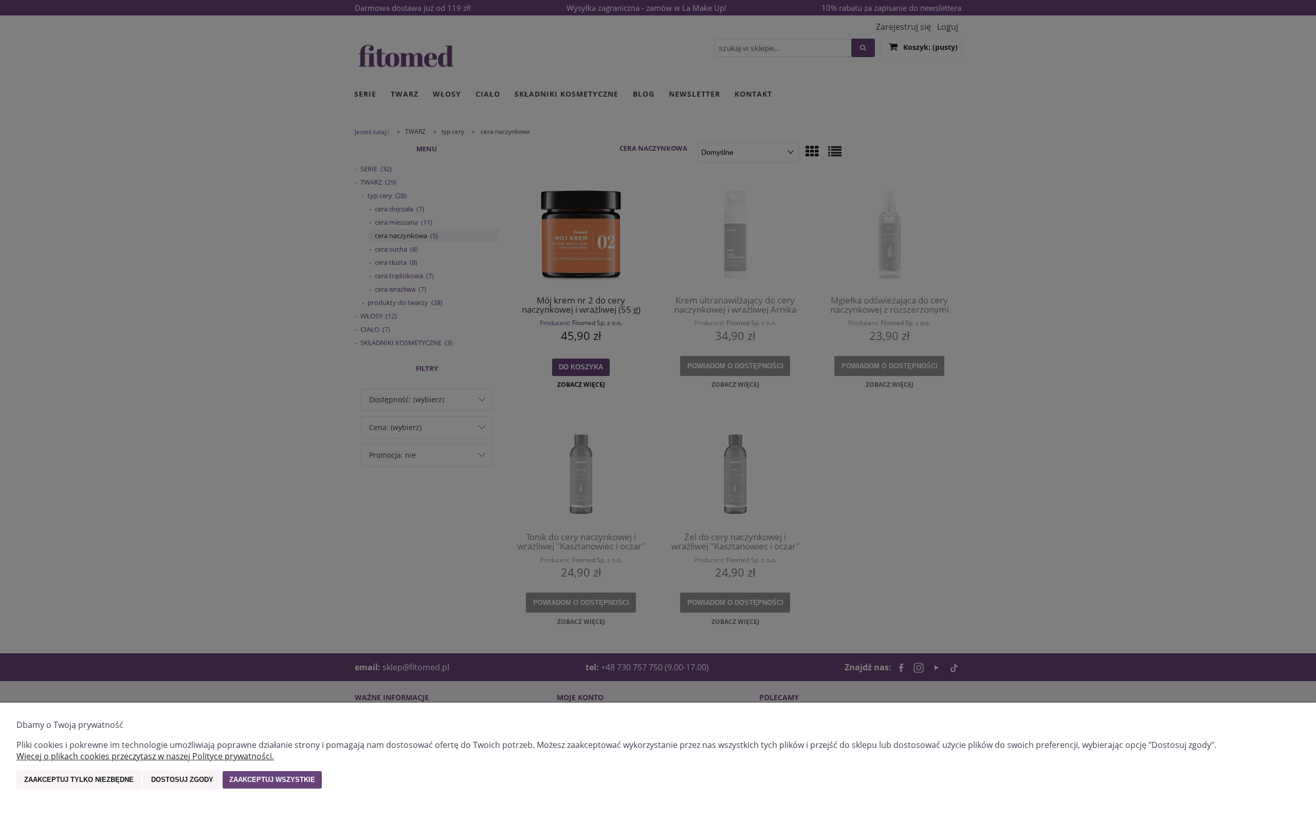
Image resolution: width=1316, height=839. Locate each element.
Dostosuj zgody (182, 779)
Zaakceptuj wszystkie (272, 779)
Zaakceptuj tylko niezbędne (79, 779)
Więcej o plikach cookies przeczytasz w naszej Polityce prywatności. (145, 756)
